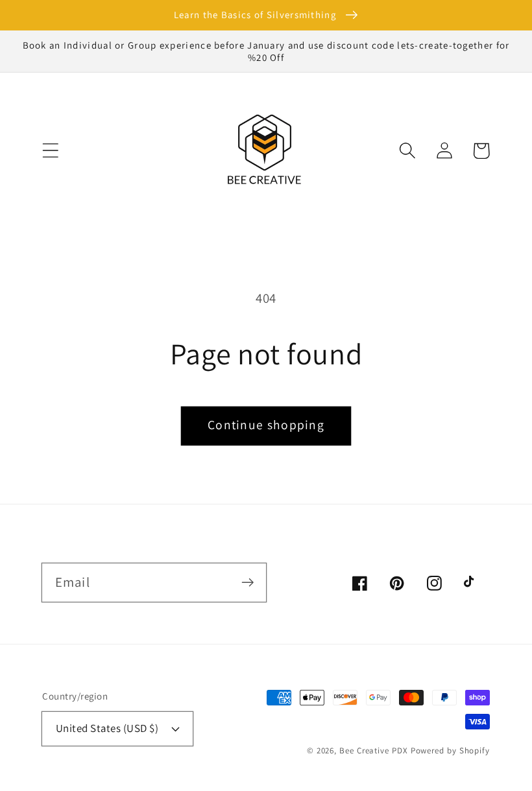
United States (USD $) (107, 728)
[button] (50, 150)
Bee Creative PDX (373, 750)
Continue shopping (266, 424)
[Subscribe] (247, 581)
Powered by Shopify (450, 750)
